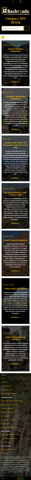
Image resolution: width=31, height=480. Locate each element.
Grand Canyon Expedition (15, 240)
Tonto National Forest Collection (15, 338)
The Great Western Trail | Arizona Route (15, 193)
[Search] (27, 28)
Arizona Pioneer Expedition (15, 50)
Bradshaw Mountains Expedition (15, 97)
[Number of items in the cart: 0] (12, 1)
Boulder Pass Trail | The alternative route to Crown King (15, 145)
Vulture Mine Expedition (15, 288)
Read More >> (15, 81)
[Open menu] (20, 2)
